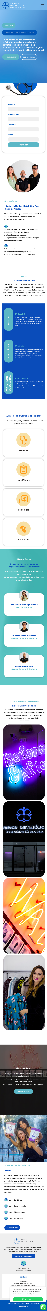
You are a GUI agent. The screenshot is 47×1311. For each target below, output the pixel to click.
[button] (43, 5)
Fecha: (10, 135)
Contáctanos (23, 1268)
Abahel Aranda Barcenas (24, 636)
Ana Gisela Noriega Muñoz (24, 605)
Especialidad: (14, 114)
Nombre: (11, 104)
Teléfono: (12, 124)
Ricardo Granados (24, 666)
